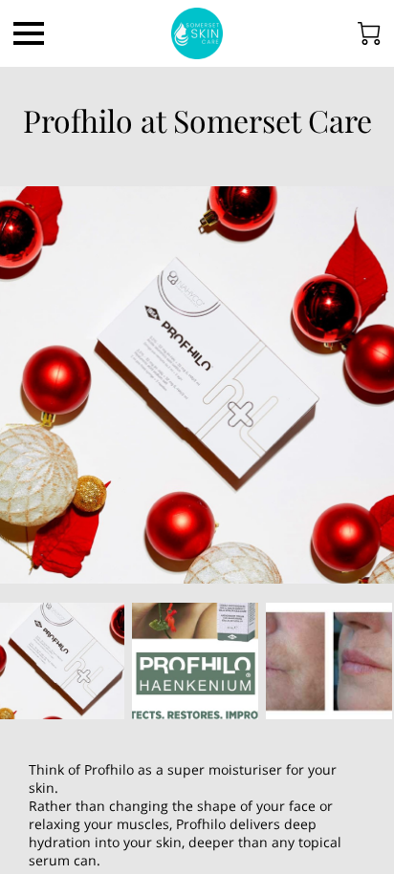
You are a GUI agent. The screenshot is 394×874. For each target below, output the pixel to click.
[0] (369, 33)
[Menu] (28, 33)
